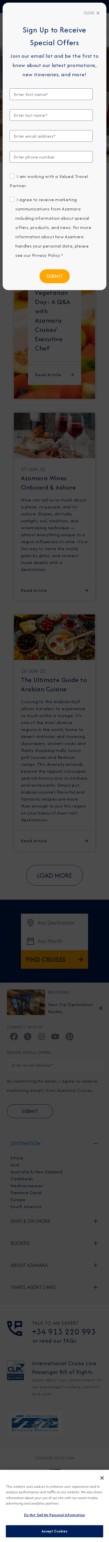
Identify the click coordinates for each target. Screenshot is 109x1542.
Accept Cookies (55, 1531)
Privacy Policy (46, 255)
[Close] (102, 1478)
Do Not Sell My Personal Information (54, 1514)
